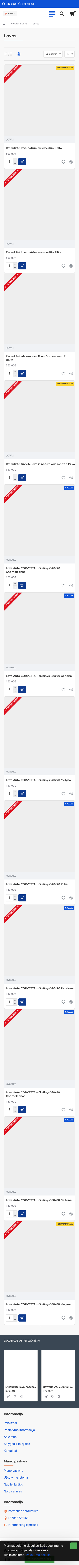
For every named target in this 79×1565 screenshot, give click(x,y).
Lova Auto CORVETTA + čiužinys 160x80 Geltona (39, 1200)
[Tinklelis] (5, 54)
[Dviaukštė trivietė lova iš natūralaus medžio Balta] (39, 308)
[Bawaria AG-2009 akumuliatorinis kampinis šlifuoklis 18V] (58, 1366)
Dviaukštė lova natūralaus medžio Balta (34, 148)
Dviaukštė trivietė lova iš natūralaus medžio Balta (36, 358)
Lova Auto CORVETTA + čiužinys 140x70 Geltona (39, 676)
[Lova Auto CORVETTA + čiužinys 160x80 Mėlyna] (39, 1256)
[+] (15, 160)
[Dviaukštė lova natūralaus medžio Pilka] (39, 204)
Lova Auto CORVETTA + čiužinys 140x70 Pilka (37, 884)
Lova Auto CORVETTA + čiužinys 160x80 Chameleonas (33, 1094)
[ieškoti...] (62, 13)
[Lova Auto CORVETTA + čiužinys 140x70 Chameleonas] (39, 520)
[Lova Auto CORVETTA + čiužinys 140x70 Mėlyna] (39, 732)
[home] (4, 23)
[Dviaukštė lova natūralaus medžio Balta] (39, 100)
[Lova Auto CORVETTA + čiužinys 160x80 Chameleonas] (39, 1044)
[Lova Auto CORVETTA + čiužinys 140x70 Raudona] (39, 940)
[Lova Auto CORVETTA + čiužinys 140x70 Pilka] (39, 836)
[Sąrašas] (10, 54)
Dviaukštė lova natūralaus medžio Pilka (33, 252)
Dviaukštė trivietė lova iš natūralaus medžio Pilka (40, 464)
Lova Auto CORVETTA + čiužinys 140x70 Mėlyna (38, 780)
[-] (15, 163)
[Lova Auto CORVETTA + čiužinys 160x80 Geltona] (39, 1152)
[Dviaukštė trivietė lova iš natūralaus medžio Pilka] (39, 416)
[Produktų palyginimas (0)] (17, 54)
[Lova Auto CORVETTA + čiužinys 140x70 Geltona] (39, 628)
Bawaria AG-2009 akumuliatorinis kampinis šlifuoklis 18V (58, 1386)
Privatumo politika (38, 1555)
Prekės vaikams (19, 23)
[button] (22, 161)
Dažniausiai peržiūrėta (22, 1340)
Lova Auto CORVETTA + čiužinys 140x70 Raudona (40, 988)
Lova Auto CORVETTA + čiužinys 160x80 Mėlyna (38, 1304)
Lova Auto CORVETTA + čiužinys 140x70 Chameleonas (33, 569)
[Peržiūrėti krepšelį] (73, 13)
